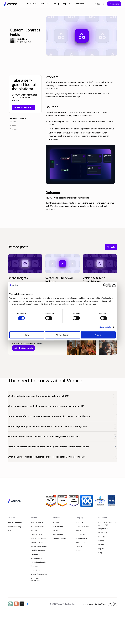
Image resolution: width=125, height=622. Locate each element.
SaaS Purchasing (14, 526)
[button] (32, 4)
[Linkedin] (110, 604)
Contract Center (37, 542)
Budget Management (39, 546)
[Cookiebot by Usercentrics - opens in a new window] (105, 285)
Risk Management (38, 550)
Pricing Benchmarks (38, 562)
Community (102, 533)
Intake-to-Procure (15, 522)
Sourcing (34, 530)
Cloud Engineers (59, 538)
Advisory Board (82, 538)
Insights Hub (36, 554)
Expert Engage (36, 534)
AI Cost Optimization (39, 574)
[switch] (48, 318)
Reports (101, 537)
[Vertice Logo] (10, 4)
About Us (79, 522)
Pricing (78, 550)
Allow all (98, 335)
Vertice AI (34, 566)
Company (79, 518)
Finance (56, 522)
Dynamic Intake (37, 522)
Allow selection (62, 335)
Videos (101, 541)
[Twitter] (115, 604)
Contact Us (80, 534)
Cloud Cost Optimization (35, 579)
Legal (55, 530)
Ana (9, 530)
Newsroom (80, 542)
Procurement (58, 534)
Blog (100, 553)
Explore (101, 549)
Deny (27, 335)
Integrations (35, 570)
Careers (79, 546)
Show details (105, 327)
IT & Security (58, 526)
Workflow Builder (37, 526)
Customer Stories (82, 526)
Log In (85, 604)
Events (101, 545)
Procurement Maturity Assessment (106, 523)
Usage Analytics (37, 558)
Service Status (100, 604)
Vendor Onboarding (38, 538)
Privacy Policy (39, 343)
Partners (79, 530)
